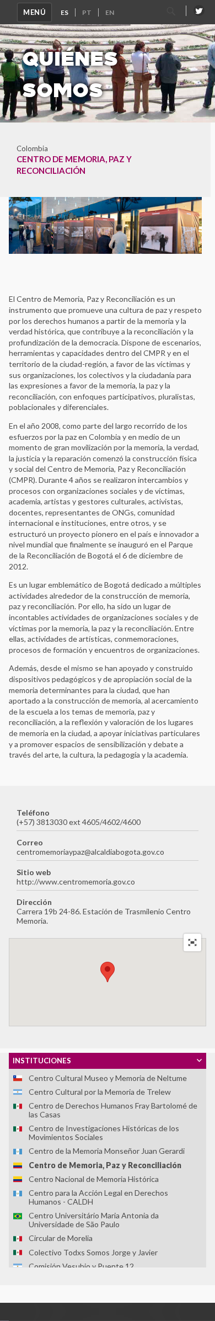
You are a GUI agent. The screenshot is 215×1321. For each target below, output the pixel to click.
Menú (34, 12)
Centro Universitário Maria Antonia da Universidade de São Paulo (94, 1220)
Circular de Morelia (61, 1238)
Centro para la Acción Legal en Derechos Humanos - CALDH (98, 1197)
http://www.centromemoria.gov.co (76, 881)
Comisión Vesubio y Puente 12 (81, 1266)
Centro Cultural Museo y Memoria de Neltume (108, 1078)
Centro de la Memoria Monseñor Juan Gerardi (107, 1150)
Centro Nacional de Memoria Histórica (94, 1179)
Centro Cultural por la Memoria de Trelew (100, 1091)
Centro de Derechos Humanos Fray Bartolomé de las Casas (113, 1110)
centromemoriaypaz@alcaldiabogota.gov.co (90, 851)
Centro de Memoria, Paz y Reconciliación (105, 1165)
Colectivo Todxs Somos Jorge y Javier (93, 1252)
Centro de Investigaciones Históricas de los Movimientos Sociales (104, 1132)
